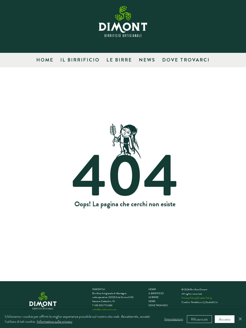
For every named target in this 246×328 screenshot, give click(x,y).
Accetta (224, 319)
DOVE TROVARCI (158, 305)
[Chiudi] (240, 319)
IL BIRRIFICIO (156, 293)
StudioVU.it (212, 302)
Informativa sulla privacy (54, 321)
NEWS (151, 301)
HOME (152, 289)
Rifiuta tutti (199, 319)
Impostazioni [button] (173, 319)
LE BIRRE (153, 297)
